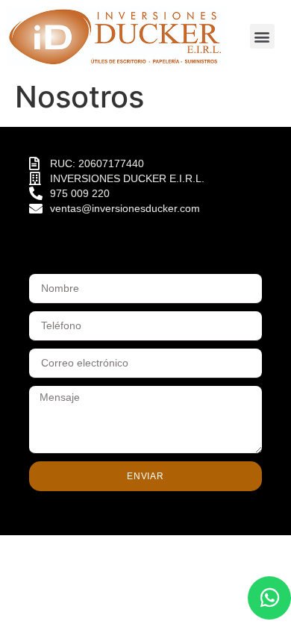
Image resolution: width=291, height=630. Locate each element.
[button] (262, 36)
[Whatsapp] (269, 598)
